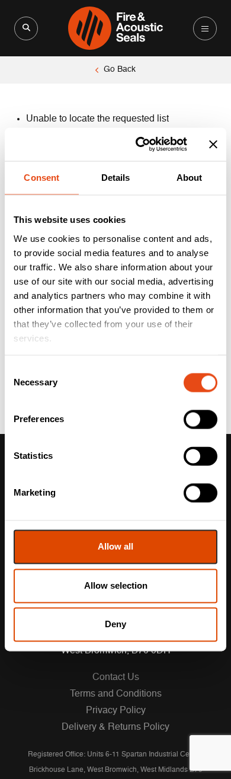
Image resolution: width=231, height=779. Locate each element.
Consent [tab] (41, 178)
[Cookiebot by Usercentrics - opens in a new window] (140, 144)
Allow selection (115, 585)
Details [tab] (115, 178)
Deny (115, 625)
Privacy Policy (116, 711)
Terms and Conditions (116, 694)
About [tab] (190, 178)
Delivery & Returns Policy (115, 727)
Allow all (115, 547)
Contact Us (115, 677)
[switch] (200, 419)
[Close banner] (213, 144)
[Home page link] (115, 28)
